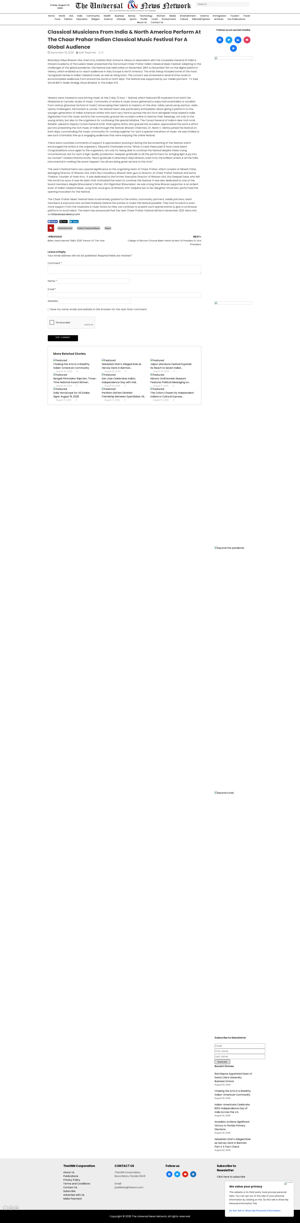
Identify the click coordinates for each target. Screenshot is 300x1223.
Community (93, 15)
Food (57, 19)
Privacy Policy (71, 1180)
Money (131, 15)
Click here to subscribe (231, 1177)
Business (119, 15)
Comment (55, 263)
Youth (154, 19)
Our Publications (236, 19)
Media (172, 15)
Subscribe (69, 1191)
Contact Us (157, 22)
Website (53, 301)
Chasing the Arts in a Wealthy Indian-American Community (71, 366)
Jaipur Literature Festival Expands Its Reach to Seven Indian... (171, 366)
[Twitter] (228, 40)
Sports (133, 19)
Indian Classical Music (89, 228)
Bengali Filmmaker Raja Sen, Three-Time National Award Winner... (75, 380)
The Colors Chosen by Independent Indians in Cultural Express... (172, 394)
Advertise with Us (73, 1195)
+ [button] (11, 1208)
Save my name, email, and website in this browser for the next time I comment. (98, 309)
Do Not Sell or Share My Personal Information (254, 1210)
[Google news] (233, 48)
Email (52, 289)
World (62, 15)
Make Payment (72, 1198)
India (79, 15)
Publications (70, 1176)
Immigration (219, 15)
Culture (184, 19)
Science (108, 19)
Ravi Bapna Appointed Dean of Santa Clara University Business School (233, 1077)
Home (51, 15)
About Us (142, 22)
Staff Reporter (87, 52)
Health (107, 15)
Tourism (234, 15)
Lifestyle (121, 19)
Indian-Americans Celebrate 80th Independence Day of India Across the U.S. (232, 1108)
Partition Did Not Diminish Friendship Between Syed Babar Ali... (123, 394)
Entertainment (188, 15)
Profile (144, 19)
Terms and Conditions (76, 1183)
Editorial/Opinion (201, 19)
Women (161, 15)
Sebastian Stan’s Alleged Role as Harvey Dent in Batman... (121, 366)
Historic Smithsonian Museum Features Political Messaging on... (170, 380)
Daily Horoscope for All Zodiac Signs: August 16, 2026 (71, 394)
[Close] (288, 1183)
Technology (146, 15)
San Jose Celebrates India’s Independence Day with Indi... (119, 380)
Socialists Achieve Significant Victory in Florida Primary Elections (232, 1125)
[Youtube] (247, 40)
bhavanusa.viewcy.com (65, 214)
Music (108, 228)
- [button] (5, 1208)
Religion (96, 19)
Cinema (204, 15)
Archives (218, 19)
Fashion (68, 19)
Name (52, 281)
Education (82, 19)
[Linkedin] (237, 40)
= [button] (16, 1208)
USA (71, 15)
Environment (169, 19)
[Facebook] (219, 40)
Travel (246, 15)
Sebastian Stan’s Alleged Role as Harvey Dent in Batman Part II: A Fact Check (233, 1142)
